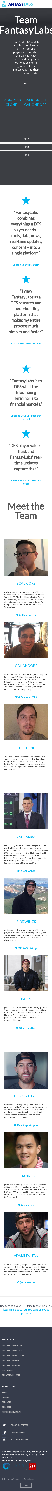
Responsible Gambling (11, 1412)
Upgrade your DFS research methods (26, 417)
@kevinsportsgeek (27, 1125)
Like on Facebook (18, 1432)
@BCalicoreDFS (27, 615)
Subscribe (6, 1407)
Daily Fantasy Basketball (14, 1355)
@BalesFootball (27, 1028)
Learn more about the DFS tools (26, 482)
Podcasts (6, 1402)
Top (26, 1485)
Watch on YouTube (19, 1439)
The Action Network (11, 1375)
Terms (26, 1479)
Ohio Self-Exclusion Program (16, 1460)
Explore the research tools (26, 343)
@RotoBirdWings (27, 948)
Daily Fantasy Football (13, 1345)
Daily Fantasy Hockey (12, 1365)
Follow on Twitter (19, 1425)
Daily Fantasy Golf (10, 1360)
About (5, 1392)
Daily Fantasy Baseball (12, 1350)
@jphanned (27, 1205)
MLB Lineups (7, 1370)
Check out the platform (26, 264)
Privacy (32, 1479)
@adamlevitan (27, 1282)
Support (6, 1397)
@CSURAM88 (27, 870)
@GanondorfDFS (27, 697)
